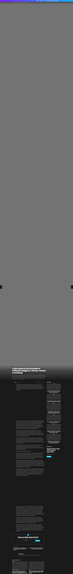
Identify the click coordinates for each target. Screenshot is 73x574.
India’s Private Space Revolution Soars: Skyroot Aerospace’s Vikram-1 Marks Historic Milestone (54, 391)
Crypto (14, 569)
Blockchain (55, 0)
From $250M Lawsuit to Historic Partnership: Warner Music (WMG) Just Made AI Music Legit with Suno (53, 412)
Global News (49, 0)
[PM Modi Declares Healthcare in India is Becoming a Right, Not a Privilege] (54, 397)
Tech (45, 0)
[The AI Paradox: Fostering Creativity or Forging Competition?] (54, 417)
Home (38, 0)
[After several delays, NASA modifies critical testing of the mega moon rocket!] (36, 565)
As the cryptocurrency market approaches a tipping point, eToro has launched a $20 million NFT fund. (19, 572)
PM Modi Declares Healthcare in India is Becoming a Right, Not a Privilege (54, 401)
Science (41, 0)
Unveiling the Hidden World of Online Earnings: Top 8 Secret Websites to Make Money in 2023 (54, 431)
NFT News (17, 569)
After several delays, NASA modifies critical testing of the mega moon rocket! (36, 572)
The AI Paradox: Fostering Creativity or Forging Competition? (53, 422)
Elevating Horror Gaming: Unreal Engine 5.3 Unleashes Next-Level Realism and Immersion (54, 442)
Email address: (25, 540)
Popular (13, 561)
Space (30, 569)
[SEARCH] (60, 1)
